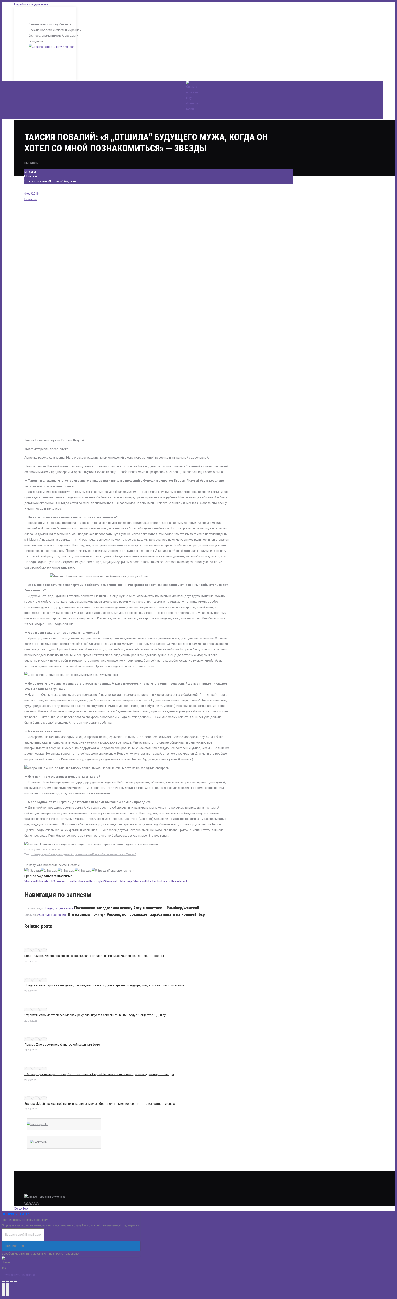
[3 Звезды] (66, 870)
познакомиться (113, 854)
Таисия (130, 854)
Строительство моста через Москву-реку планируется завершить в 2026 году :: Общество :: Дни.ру (95, 1015)
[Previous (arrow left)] (3, 1289)
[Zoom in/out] (15, 1281)
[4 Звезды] (83, 870)
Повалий (97, 854)
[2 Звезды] (49, 870)
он (80, 854)
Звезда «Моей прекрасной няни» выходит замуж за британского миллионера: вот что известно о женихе (100, 1104)
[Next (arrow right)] (7, 1289)
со (124, 854)
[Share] (7, 1281)
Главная (31, 171)
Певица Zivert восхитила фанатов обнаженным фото (62, 1044)
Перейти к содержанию (31, 4)
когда (62, 854)
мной (69, 854)
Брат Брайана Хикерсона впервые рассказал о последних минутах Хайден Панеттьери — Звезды (94, 956)
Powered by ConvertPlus (19, 1275)
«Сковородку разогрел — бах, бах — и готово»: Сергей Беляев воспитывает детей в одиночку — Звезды (99, 1074)
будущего (43, 854)
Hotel (34, 854)
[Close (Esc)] (3, 1281)
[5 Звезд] (99, 870)
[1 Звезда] (32, 870)
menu (190, 109)
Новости (32, 176)
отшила (87, 854)
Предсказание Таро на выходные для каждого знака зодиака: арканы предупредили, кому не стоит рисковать (104, 985)
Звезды (54, 854)
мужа (76, 854)
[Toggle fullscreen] (11, 1281)
